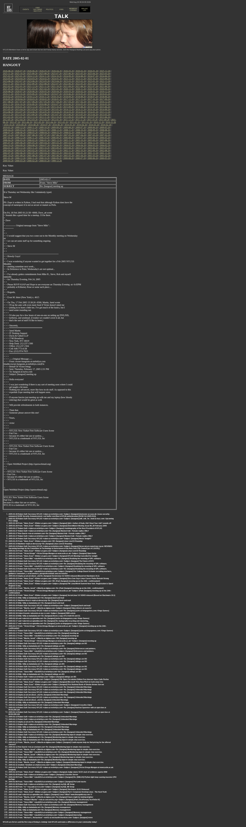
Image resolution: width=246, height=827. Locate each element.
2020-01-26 (93, 91)
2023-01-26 (93, 81)
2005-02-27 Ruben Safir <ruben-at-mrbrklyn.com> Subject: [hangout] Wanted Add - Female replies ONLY (51, 536)
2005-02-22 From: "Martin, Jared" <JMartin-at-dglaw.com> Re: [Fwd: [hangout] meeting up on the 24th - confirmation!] (56, 588)
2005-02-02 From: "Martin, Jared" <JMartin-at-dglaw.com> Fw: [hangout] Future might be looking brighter (51, 797)
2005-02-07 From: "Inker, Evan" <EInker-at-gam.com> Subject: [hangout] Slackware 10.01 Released (49, 789)
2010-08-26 (33, 125)
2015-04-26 (20, 109)
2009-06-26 (92, 127)
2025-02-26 (8, 76)
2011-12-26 (68, 120)
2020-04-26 (56, 91)
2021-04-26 (20, 89)
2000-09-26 (56, 158)
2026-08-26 (8, 71)
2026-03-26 (68, 71)
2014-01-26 (93, 112)
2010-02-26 (106, 125)
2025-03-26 (105, 73)
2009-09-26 (56, 127)
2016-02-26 (8, 107)
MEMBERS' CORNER (73, 9)
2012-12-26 (32, 117)
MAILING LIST (84, 9)
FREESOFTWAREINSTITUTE (37, 9)
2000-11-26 (32, 158)
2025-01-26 (20, 76)
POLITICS (49, 9)
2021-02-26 (44, 89)
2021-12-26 (32, 86)
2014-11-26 (80, 109)
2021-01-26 (56, 89)
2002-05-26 (32, 153)
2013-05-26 (80, 114)
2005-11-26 (68, 140)
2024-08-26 (80, 76)
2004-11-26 (105, 143)
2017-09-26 (105, 99)
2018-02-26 (44, 99)
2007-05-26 (68, 135)
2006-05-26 (105, 138)
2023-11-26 (80, 79)
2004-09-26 (20, 145)
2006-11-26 (32, 138)
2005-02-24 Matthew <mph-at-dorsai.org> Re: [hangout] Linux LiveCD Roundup (40, 544)
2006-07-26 (80, 138)
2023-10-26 (92, 79)
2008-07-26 (8, 132)
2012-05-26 (8, 120)
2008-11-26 (68, 130)
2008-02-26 (68, 132)
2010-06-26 (57, 125)
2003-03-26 (20, 150)
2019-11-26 (8, 94)
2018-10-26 (56, 96)
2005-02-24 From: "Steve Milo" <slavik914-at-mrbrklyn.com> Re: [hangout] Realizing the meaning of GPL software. (55, 559)
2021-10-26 (56, 86)
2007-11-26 (105, 132)
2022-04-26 (92, 84)
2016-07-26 (56, 104)
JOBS (61, 9)
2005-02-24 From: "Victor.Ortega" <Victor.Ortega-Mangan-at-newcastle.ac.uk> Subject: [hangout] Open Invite (52, 553)
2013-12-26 (105, 112)
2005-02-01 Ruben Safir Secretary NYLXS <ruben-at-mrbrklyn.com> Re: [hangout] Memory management (51, 805)
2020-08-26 (8, 91)
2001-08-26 (32, 155)
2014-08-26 (8, 112)
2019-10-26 (20, 94)
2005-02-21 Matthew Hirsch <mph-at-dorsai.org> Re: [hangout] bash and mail (40, 600)
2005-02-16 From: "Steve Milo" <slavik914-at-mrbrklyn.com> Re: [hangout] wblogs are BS (45, 672)
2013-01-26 (20, 117)
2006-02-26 (32, 140)
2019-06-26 (68, 94)
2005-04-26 (44, 143)
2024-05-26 (8, 79)
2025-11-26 (8, 73)
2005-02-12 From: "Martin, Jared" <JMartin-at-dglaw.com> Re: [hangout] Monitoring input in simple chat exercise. (54, 749)
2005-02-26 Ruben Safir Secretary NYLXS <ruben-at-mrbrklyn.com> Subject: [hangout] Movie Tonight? (50, 539)
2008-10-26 (80, 130)
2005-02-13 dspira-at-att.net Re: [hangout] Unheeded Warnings (34, 722)
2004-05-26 (68, 145)
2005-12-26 (56, 140)
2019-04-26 (92, 94)
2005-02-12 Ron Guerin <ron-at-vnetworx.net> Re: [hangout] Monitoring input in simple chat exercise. (49, 747)
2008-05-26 (32, 132)
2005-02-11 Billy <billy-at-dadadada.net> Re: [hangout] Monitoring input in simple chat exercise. (47, 760)
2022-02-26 (8, 86)
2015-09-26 (68, 107)
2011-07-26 (15, 122)
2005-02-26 (68, 143)
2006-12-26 (20, 138)
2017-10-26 (92, 99)
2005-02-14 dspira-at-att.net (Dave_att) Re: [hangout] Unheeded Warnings (38, 695)
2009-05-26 (105, 127)
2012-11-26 (44, 117)
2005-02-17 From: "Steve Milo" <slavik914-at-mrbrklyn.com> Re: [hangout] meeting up (44, 633)
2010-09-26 (21, 125)
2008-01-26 (80, 132)
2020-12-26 (68, 89)
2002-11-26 (68, 150)
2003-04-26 (8, 150)
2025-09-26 (32, 73)
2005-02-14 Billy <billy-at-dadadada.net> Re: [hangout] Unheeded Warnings (39, 702)
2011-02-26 (74, 122)
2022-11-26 (8, 84)
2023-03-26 (68, 81)
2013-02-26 (8, 117)
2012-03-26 (32, 120)
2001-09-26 (20, 155)
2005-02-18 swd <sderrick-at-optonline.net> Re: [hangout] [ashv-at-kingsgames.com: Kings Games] (49, 618)
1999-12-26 (56, 161)
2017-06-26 (32, 102)
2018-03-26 (32, 99)
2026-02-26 (80, 71)
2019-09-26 (32, 94)
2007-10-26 (8, 135)
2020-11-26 (80, 89)
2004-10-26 (8, 145)
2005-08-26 (105, 140)
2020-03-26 (68, 91)
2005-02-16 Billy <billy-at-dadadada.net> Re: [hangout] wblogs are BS (36, 646)
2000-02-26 (32, 161)
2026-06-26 (32, 71)
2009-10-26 (44, 127)
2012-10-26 (56, 117)
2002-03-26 (56, 153)
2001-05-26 (68, 155)
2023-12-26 (68, 79)
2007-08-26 (32, 135)
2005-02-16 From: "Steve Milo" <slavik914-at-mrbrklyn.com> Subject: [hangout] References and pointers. (51, 651)
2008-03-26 (56, 132)
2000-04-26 (8, 161)
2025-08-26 (44, 73)
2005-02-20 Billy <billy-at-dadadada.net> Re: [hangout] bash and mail (36, 603)
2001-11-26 (105, 153)
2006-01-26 (44, 140)
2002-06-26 (20, 153)
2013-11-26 (8, 114)
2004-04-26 (80, 145)
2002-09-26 (92, 150)
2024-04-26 (20, 79)
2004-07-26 (44, 145)
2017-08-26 (8, 102)
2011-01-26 (86, 122)
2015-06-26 (105, 107)
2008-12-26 (56, 130)
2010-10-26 (9, 125)
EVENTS (26, 9)
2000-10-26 (44, 158)
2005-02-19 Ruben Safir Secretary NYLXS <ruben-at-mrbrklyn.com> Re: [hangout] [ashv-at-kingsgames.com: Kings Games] (59, 611)
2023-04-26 (56, 81)
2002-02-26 (68, 153)
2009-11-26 (32, 127)
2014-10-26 (92, 109)
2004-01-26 (8, 148)
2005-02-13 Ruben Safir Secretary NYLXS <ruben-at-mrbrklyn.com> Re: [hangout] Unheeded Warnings (50, 732)
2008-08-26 (105, 130)
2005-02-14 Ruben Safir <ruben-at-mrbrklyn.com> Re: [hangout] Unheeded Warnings (43, 717)
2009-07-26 (80, 127)
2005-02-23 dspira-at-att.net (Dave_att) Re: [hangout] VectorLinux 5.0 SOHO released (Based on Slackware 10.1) (54, 576)
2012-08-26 (80, 117)
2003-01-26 (44, 150)
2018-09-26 (68, 96)
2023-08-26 (8, 81)
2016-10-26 (20, 104)
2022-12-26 (105, 81)
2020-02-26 (80, 91)
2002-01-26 (80, 153)
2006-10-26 (44, 138)
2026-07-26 (20, 71)
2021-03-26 (32, 89)
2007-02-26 (105, 135)
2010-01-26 (8, 127)
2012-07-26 (92, 117)
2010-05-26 (69, 125)
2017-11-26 (80, 99)
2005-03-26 (56, 143)
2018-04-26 (20, 99)
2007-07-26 (44, 135)
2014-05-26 (44, 112)
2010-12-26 (98, 122)
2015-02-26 (44, 109)
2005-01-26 (80, 143)
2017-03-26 (68, 102)
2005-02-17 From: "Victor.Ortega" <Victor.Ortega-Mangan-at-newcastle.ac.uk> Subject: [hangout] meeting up (52, 641)
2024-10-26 (56, 76)
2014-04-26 (56, 112)
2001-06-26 (56, 155)
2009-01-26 (44, 130)
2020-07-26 (20, 91)
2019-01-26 (20, 96)
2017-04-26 (56, 102)
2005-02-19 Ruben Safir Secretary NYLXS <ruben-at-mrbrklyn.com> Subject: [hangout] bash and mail (49, 606)
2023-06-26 (32, 81)
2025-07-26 (56, 73)
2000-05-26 (105, 158)
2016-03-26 (105, 104)
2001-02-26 (105, 155)
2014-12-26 (68, 109)
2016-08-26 (44, 104)
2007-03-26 (93, 135)
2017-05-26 (44, 102)
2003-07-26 (80, 148)
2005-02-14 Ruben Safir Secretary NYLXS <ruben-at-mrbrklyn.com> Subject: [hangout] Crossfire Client (50, 705)
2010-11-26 (110, 122)
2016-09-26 (32, 104)
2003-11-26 (32, 148)
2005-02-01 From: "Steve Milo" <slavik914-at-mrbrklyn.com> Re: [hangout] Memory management (48, 802)
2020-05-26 (44, 91)
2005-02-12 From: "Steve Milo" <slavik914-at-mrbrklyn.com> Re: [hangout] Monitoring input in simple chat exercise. (55, 752)
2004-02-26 (105, 145)
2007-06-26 (56, 135)
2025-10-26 (20, 73)
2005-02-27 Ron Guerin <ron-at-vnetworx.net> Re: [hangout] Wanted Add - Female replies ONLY (47, 533)
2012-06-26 (105, 117)
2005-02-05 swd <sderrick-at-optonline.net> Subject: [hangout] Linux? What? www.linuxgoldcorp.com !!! (50, 795)
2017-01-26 (93, 102)
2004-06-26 (56, 145)
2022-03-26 (105, 84)
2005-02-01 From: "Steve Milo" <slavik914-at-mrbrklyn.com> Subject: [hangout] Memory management (50, 812)
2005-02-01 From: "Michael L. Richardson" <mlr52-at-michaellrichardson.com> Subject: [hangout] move (51, 818)
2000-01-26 (44, 161)
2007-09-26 (20, 135)
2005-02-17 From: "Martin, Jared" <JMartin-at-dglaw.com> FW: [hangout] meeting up (43, 638)
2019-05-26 (80, 94)
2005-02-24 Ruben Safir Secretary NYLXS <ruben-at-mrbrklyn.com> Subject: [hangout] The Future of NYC (51, 561)
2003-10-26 (44, 148)
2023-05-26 (44, 81)
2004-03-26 (93, 145)
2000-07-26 (80, 158)
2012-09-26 (68, 117)
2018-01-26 (56, 99)
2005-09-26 (92, 140)
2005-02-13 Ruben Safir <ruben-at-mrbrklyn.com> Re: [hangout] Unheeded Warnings (43, 719)
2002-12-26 (56, 150)
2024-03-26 (32, 79)
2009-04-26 (8, 130)
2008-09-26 (92, 130)
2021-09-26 (68, 86)
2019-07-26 (56, 94)
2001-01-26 (8, 158)
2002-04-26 (44, 153)
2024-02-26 (44, 79)
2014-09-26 (105, 109)
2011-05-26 (39, 122)
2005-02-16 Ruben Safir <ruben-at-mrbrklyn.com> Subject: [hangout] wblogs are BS (42, 677)
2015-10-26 (56, 107)
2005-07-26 (8, 143)
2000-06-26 (92, 158)
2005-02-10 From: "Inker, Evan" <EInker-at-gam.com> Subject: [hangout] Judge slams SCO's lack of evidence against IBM (58, 772)
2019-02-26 (8, 96)
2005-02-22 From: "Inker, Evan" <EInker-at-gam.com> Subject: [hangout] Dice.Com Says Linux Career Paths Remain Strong (59, 578)
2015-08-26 (80, 107)
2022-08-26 (44, 84)
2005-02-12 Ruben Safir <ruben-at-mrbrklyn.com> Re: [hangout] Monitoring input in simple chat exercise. (51, 735)
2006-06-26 (92, 138)
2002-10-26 (80, 150)
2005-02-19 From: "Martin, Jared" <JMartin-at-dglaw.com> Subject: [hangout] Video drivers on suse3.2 (50, 608)
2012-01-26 (56, 120)
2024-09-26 (68, 76)
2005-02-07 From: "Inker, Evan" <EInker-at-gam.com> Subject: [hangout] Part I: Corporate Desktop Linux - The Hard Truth (58, 792)
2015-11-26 (44, 107)
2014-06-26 (32, 112)
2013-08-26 (44, 114)
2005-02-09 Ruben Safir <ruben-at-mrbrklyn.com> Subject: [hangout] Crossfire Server (43, 775)
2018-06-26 (105, 96)
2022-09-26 (32, 84)
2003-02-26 (32, 150)
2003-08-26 (68, 148)
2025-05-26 (80, 73)
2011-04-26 (51, 122)
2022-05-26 (80, 84)
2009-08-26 (68, 127)
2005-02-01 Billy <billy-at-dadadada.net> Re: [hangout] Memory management (40, 807)
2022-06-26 (68, 84)
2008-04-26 (44, 132)
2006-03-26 (20, 140)
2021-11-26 (44, 86)
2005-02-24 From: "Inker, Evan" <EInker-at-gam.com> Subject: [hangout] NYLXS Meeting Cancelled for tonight (53, 556)
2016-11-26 (8, 104)
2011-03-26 (63, 122)
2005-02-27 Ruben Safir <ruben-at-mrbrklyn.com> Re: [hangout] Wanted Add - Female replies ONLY (49, 531)
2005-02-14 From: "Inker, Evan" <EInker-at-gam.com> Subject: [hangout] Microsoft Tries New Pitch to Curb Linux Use (56, 682)
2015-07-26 (92, 107)
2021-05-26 (8, 89)
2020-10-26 (92, 89)
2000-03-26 (20, 161)
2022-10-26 (20, 84)
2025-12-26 (105, 71)
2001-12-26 (93, 153)
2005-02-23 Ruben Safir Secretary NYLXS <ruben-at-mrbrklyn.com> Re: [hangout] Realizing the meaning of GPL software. (58, 564)
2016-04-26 (92, 104)
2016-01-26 (20, 107)
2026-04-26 (56, 71)
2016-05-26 (80, 104)
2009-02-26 (32, 130)
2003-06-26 (92, 148)
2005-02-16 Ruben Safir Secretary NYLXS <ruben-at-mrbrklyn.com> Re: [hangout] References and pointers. (52, 649)
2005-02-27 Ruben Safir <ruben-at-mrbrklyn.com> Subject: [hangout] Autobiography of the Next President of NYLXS (55, 528)
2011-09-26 (104, 120)
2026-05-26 (44, 71)
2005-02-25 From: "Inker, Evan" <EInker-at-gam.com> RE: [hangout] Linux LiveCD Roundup (45, 541)
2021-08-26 (80, 86)
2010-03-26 (94, 125)
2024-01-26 (56, 79)
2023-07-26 (20, 81)
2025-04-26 (92, 73)
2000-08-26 (68, 158)
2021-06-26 (105, 86)
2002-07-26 (8, 153)
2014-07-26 (20, 112)
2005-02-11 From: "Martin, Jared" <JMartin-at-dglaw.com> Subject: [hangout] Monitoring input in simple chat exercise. (56, 762)
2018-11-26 (44, 96)
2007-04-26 (80, 135)
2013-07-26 (56, 114)
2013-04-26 (92, 114)
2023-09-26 (105, 79)
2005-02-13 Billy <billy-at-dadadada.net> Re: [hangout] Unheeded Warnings (39, 727)
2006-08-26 (68, 138)
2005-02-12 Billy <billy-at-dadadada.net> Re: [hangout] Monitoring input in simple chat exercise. (47, 737)
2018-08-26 (80, 96)
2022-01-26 (20, 86)
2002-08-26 (105, 150)
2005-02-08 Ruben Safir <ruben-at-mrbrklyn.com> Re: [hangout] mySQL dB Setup (41, 784)
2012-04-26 (20, 120)
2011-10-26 (92, 120)
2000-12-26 (20, 158)
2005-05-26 (32, 143)
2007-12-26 (93, 132)
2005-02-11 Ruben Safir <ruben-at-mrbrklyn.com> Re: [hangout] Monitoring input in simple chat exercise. (51, 757)
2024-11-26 (44, 76)
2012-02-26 (44, 120)
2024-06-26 (105, 76)
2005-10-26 (80, 140)
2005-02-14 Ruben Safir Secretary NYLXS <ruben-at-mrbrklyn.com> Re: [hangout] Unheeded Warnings (50, 687)
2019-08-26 (44, 94)
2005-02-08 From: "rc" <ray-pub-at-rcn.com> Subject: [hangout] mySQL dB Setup (41, 787)
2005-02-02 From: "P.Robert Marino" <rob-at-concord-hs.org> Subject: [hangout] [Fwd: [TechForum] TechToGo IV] (54, 800)
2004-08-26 (32, 145)
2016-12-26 (105, 102)
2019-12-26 (105, 91)
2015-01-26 (56, 109)
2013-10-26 (20, 114)
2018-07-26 (92, 96)
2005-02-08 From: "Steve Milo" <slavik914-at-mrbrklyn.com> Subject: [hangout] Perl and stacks (47, 782)
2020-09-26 (105, 89)
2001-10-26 (8, 155)
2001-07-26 (44, 155)
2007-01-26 (8, 138)
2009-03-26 (20, 130)
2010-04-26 (81, 125)
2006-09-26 (56, 138)
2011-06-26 (27, 122)
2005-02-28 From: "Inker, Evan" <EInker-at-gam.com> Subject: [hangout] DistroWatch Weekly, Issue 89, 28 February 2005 (58, 526)
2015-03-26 (32, 109)
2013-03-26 (105, 114)
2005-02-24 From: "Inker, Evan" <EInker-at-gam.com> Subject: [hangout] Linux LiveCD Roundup (47, 551)
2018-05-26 (8, 99)
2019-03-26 (105, 94)
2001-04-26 (80, 155)
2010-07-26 (45, 125)
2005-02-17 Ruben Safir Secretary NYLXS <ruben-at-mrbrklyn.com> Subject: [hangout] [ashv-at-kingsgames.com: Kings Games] (61, 631)
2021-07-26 (92, 86)
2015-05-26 (8, 109)
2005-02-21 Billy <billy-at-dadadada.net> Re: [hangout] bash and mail (36, 598)
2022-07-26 (56, 84)
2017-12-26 (68, 99)
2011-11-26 (80, 120)
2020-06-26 (32, 91)
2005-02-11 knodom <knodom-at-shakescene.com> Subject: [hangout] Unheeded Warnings (45, 765)
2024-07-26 (92, 76)
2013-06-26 (68, 114)
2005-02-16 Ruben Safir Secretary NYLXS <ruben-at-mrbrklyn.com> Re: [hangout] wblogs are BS (48, 643)
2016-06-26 (68, 104)
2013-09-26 (32, 114)
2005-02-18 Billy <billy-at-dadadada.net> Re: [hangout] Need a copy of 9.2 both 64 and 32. (44, 616)
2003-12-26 (20, 148)
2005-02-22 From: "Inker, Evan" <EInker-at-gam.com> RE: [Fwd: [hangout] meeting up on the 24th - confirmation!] (54, 581)
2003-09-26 (56, 148)
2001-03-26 (93, 155)
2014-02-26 (80, 112)
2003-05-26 (105, 148)
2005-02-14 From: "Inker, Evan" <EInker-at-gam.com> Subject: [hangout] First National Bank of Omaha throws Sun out (56, 685)
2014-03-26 (68, 112)
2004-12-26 (93, 143)
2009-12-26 (20, 127)
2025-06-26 (68, 73)
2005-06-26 (20, 143)
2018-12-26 (32, 96)
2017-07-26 (20, 102)
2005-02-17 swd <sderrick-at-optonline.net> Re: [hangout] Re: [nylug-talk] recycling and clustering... (49, 621)
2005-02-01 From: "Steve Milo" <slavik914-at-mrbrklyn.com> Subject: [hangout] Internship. (45, 815)
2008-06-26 (20, 132)
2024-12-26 (32, 76)
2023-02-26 (80, 81)
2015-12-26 (32, 107)
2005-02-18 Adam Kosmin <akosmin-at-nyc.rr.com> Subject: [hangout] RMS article (42, 613)
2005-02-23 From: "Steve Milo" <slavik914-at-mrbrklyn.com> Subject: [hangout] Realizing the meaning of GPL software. (57, 566)
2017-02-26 (80, 102)
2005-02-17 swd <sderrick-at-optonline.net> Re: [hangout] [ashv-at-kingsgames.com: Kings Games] (49, 624)
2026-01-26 (93, 71)
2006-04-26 (8, 140)
